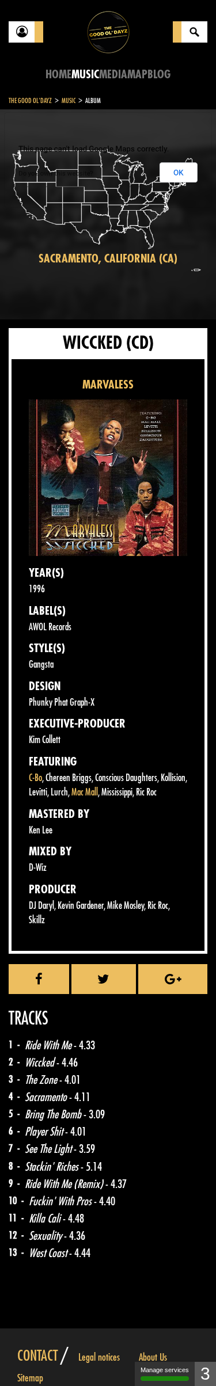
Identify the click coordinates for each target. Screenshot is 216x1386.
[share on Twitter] (104, 979)
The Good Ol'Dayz (30, 100)
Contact (37, 1356)
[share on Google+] (172, 979)
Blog (158, 74)
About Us (153, 1357)
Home (58, 74)
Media (113, 74)
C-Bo (35, 778)
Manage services (165, 1369)
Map (137, 74)
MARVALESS (108, 385)
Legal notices (99, 1357)
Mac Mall (84, 792)
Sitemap (30, 1378)
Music (85, 74)
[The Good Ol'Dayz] (108, 31)
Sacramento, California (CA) (108, 259)
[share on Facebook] (39, 979)
